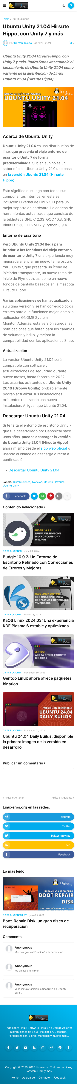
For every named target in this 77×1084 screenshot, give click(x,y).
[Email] (58, 496)
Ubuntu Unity (11, 485)
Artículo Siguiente (62, 797)
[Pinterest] (50, 496)
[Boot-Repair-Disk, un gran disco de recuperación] (38, 893)
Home (15, 1077)
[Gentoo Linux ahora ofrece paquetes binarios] (38, 651)
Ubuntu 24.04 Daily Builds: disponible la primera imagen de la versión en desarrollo (38, 742)
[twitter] (17, 1047)
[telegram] (51, 1047)
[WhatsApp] (42, 496)
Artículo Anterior (14, 797)
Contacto (44, 1077)
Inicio (6, 19)
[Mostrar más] (67, 496)
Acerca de (28, 1077)
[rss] (34, 1047)
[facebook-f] (8, 1047)
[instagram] (42, 1047)
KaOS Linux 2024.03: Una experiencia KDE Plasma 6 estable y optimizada (38, 623)
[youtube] (25, 1047)
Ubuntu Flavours (54, 482)
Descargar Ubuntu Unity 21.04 (34, 470)
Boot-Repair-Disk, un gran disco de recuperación (36, 924)
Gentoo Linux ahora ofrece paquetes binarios (37, 681)
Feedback (59, 1077)
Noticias (37, 482)
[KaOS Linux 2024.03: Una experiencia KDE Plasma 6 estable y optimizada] (38, 593)
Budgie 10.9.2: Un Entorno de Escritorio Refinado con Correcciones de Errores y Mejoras (38, 562)
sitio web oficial (54, 448)
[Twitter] (34, 496)
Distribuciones (20, 19)
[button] (4, 5)
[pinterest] (60, 1047)
